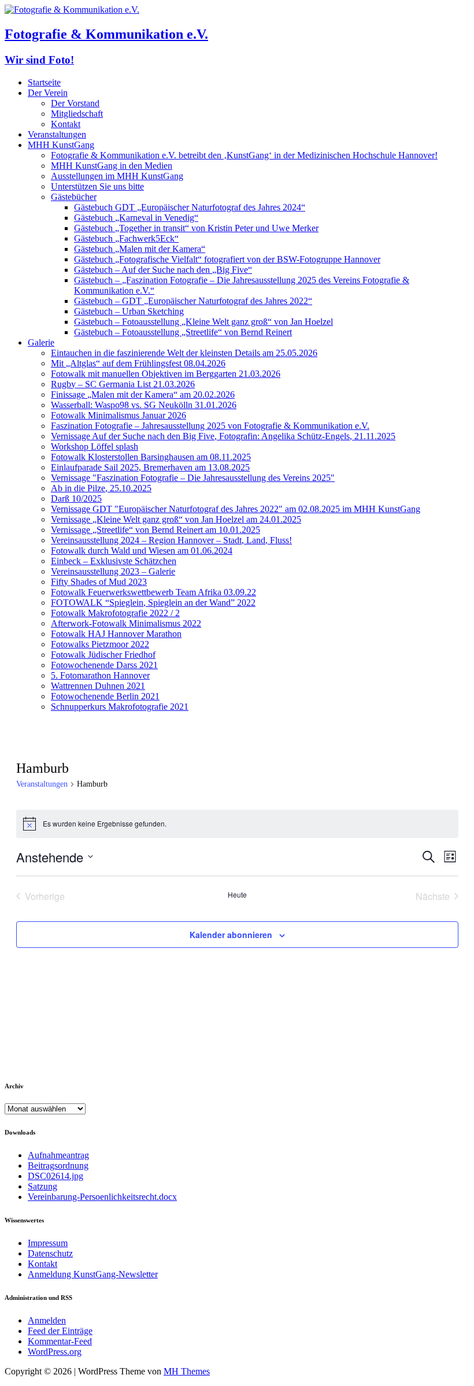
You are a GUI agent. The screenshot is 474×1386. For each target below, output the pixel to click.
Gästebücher (74, 197)
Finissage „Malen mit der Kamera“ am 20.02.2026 (143, 394)
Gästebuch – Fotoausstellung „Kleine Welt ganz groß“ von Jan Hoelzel (203, 322)
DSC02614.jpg (55, 1176)
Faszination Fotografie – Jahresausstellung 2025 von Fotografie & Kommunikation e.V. (210, 426)
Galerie (41, 342)
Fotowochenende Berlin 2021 (105, 696)
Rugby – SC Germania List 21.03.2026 (123, 384)
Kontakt (65, 124)
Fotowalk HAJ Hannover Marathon (116, 634)
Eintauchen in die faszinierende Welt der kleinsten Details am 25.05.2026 (184, 353)
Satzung (42, 1186)
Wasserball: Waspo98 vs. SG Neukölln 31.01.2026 (143, 405)
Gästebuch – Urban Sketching (129, 311)
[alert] (237, 823)
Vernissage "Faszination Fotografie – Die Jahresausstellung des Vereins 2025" (193, 478)
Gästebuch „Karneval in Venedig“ (136, 218)
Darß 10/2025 (76, 498)
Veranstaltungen (57, 134)
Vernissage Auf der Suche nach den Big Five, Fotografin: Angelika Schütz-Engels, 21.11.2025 (223, 436)
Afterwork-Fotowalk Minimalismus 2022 (126, 623)
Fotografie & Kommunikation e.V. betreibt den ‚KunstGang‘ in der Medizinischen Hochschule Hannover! (244, 155)
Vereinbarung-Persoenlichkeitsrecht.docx (102, 1197)
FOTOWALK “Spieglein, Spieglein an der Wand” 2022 (153, 602)
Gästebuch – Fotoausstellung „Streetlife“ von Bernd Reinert (183, 332)
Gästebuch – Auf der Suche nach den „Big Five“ (163, 270)
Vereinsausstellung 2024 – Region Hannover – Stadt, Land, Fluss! (171, 540)
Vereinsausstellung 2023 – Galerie (113, 571)
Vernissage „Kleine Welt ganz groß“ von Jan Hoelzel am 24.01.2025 (176, 519)
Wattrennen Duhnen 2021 (98, 686)
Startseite (44, 82)
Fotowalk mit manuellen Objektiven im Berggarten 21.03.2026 (165, 374)
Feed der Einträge (60, 1331)
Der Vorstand (75, 103)
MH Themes (187, 1371)
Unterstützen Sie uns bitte (97, 186)
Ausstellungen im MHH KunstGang (117, 176)
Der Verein (48, 93)
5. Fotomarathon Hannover (100, 675)
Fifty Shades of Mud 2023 (99, 582)
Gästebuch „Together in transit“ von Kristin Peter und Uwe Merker (196, 228)
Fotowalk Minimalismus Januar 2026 (118, 415)
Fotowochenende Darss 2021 (104, 665)
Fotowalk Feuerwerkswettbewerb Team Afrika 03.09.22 (153, 592)
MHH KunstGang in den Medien (111, 166)
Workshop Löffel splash (94, 446)
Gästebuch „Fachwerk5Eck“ (126, 238)
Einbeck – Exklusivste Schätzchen (113, 561)
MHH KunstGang (61, 145)
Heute (237, 894)
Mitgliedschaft (77, 113)
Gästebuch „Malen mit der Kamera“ (139, 249)
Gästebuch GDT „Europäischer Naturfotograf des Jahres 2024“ (189, 207)
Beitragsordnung (58, 1165)
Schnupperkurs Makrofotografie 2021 (119, 706)
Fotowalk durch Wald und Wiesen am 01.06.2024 (141, 550)
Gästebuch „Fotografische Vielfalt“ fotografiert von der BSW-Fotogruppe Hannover (227, 259)
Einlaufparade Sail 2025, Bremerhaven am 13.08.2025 (150, 467)
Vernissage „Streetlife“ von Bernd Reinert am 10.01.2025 (155, 530)
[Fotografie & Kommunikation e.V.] (72, 9)
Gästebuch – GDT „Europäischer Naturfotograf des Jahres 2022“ (193, 301)
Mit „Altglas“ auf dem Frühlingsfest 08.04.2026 (138, 363)
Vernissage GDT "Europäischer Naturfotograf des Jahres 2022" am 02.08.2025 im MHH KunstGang (235, 509)
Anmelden (47, 1320)
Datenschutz (50, 1253)
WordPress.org (55, 1352)
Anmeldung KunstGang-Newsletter (93, 1274)
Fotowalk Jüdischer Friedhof (103, 654)
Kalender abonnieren (231, 934)
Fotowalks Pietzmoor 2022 (100, 644)
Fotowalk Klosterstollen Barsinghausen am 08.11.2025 (151, 457)
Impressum (48, 1243)
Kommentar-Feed (60, 1341)
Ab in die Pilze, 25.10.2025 (101, 488)
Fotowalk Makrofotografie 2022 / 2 (115, 613)
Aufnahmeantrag (58, 1155)
